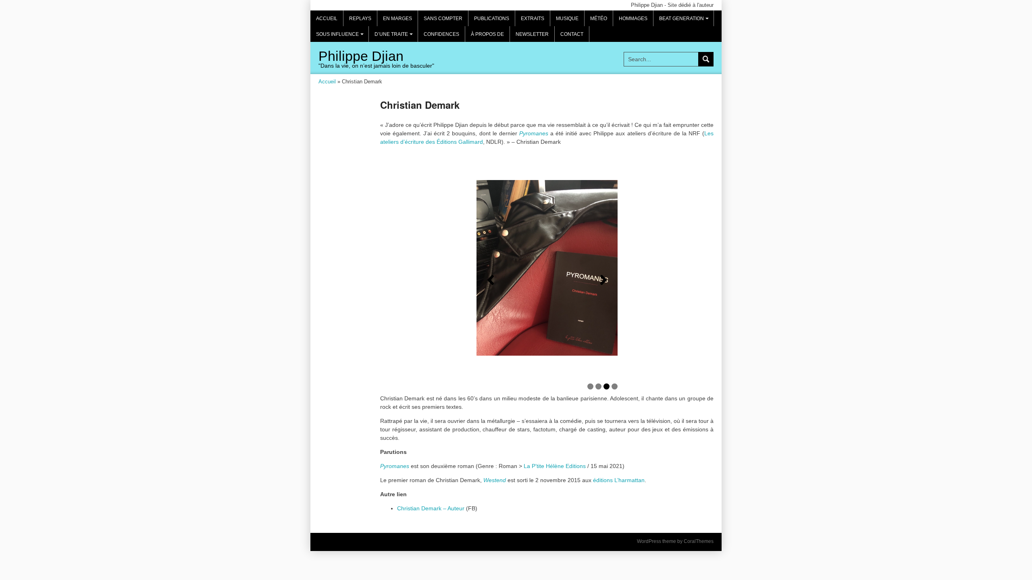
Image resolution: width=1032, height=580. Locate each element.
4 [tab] (615, 386)
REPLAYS (360, 18)
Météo (598, 18)
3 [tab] (606, 386)
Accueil (326, 18)
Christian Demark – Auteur (430, 508)
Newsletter (532, 34)
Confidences (441, 34)
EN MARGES (397, 18)
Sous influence (341, 36)
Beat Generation (685, 21)
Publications (491, 18)
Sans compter (443, 18)
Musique (567, 18)
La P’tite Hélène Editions (555, 466)
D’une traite (395, 36)
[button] (490, 280)
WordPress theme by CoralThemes (675, 541)
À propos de (487, 34)
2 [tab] (598, 386)
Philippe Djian (361, 56)
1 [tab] (590, 386)
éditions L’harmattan (619, 480)
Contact (571, 34)
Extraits (532, 18)
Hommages (633, 18)
